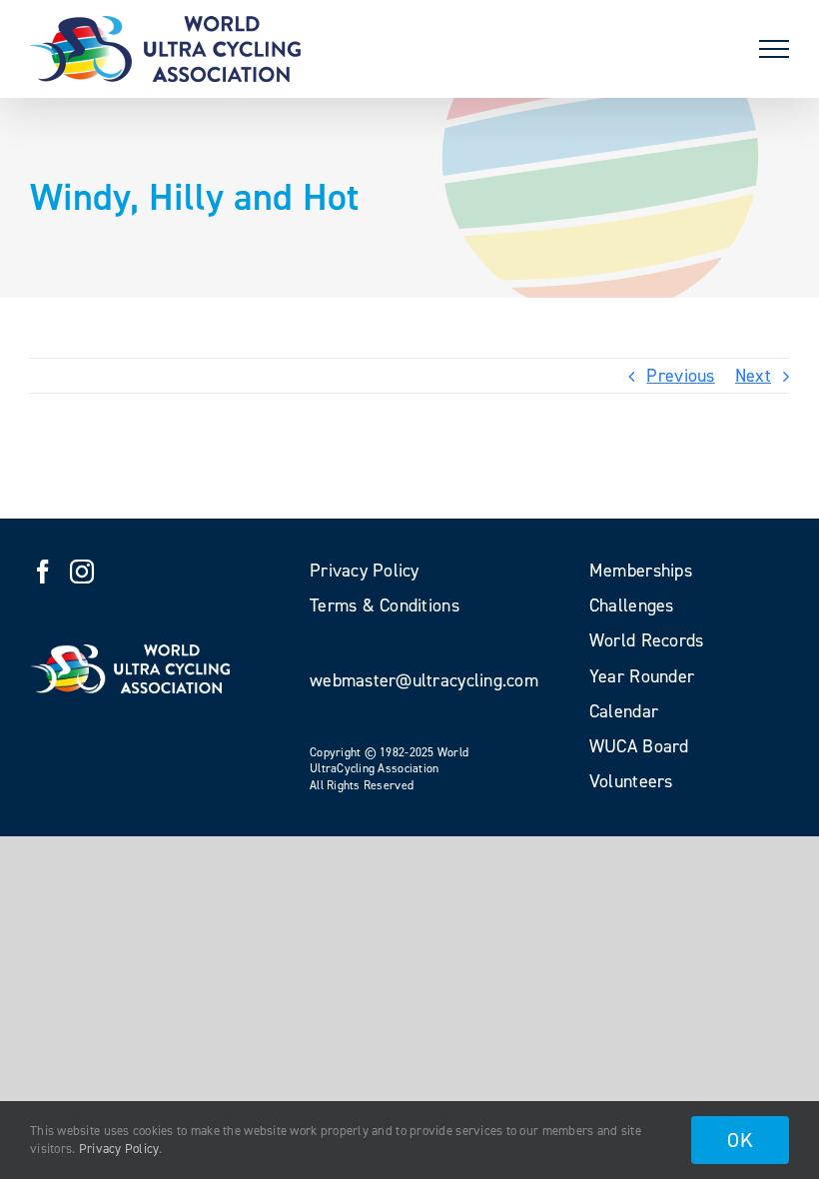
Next (753, 376)
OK (740, 1140)
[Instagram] (82, 572)
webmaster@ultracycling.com (424, 680)
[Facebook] (43, 572)
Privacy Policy (119, 1148)
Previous (680, 376)
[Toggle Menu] (774, 49)
